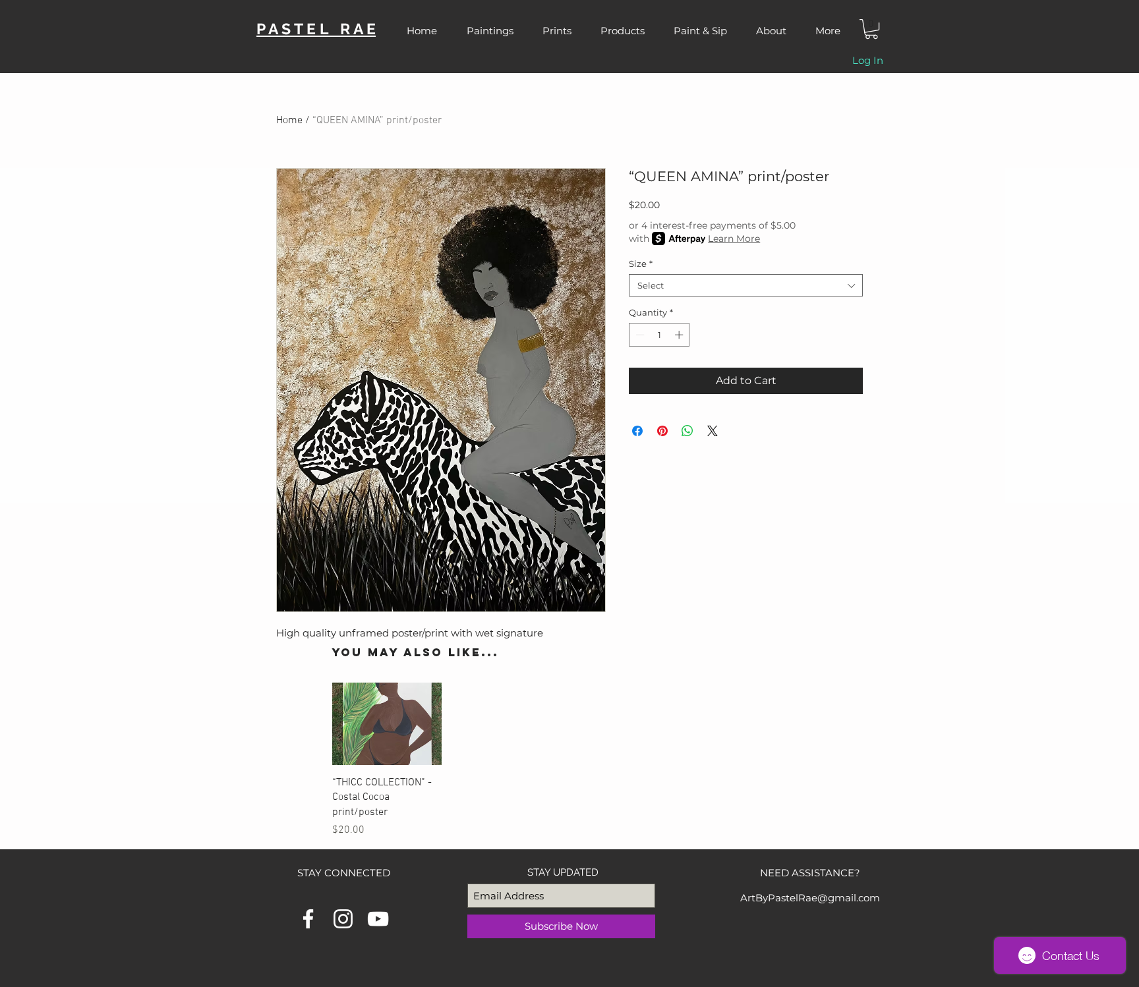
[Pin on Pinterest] (662, 431)
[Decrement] (639, 335)
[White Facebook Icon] (308, 919)
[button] (871, 29)
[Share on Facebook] (637, 431)
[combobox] (746, 285)
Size (641, 263)
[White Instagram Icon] (343, 919)
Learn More (734, 238)
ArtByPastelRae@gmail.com (810, 897)
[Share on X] (712, 431)
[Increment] (680, 335)
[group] (561, 760)
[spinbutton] (659, 335)
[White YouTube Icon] (378, 919)
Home (289, 120)
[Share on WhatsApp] (687, 431)
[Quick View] (387, 724)
